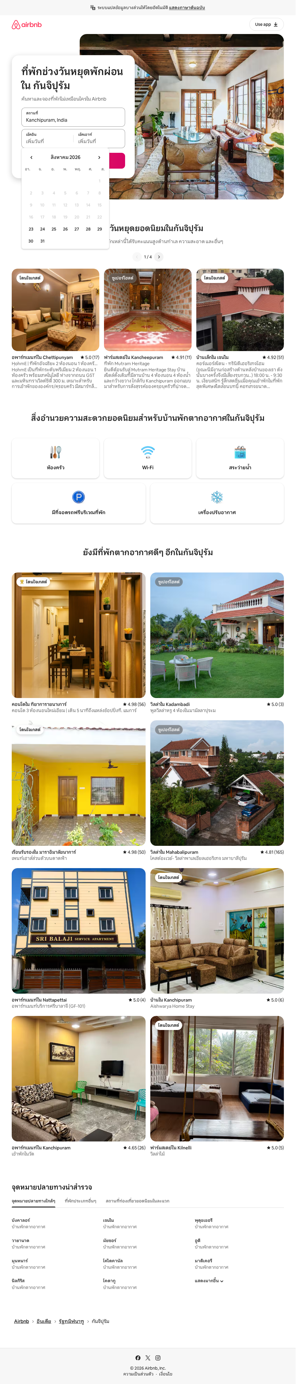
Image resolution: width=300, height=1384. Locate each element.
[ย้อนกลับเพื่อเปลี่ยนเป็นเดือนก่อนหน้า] (31, 157)
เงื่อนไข (165, 1374)
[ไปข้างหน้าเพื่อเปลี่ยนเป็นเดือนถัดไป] (99, 157)
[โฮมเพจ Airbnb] (27, 24)
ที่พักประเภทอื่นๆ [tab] (80, 1201)
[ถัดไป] (158, 257)
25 (54, 229)
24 (42, 229)
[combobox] (73, 120)
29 (99, 229)
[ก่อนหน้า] (137, 257)
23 (31, 229)
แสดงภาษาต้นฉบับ (187, 7)
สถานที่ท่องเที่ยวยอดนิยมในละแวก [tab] (137, 1201)
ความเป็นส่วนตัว (138, 1374)
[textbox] (47, 141)
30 (30, 241)
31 (42, 241)
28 (88, 229)
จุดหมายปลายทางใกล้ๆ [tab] (33, 1201)
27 (76, 229)
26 (65, 229)
